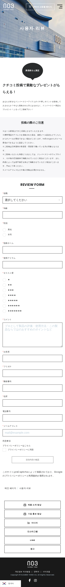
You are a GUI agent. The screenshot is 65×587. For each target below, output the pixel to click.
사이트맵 (46, 572)
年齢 (5, 208)
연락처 (36, 572)
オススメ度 (8, 273)
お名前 (6, 351)
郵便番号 (7, 381)
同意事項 (7, 441)
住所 (5, 396)
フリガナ (7, 366)
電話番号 (7, 411)
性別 (5, 223)
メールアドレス (10, 426)
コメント (7, 319)
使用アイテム (9, 258)
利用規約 (33, 475)
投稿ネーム (8, 243)
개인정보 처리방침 (22, 572)
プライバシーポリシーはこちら (17, 445)
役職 (5, 193)
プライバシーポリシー (16, 475)
